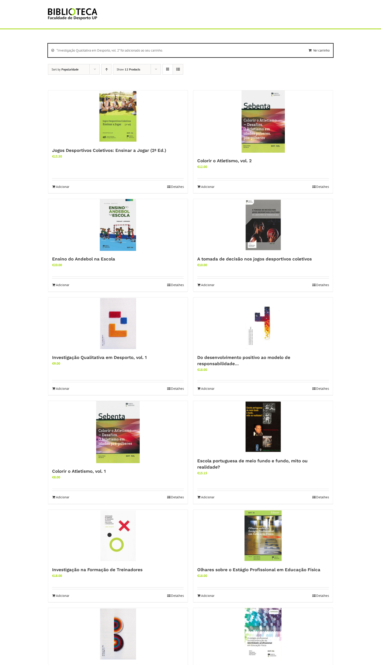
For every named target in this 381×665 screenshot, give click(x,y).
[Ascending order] (106, 69)
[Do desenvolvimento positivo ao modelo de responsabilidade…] (263, 323)
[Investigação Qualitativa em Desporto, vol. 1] (118, 323)
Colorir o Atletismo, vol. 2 (224, 160)
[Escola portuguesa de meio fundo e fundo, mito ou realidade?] (263, 427)
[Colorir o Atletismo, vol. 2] (263, 121)
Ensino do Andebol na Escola (83, 258)
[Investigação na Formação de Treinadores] (118, 536)
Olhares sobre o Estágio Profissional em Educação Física (258, 569)
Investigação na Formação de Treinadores (97, 569)
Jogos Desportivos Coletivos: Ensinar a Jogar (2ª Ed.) (109, 150)
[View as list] (178, 69)
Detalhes (177, 187)
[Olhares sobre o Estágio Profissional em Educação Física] (263, 536)
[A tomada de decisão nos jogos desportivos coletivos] (263, 225)
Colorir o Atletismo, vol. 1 (79, 471)
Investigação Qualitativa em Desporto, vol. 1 (99, 357)
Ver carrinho (321, 50)
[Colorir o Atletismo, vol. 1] (118, 432)
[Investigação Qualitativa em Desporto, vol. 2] (118, 634)
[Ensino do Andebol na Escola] (118, 225)
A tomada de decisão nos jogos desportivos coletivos (254, 258)
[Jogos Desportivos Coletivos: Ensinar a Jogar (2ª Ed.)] (118, 116)
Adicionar (62, 187)
